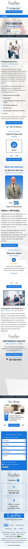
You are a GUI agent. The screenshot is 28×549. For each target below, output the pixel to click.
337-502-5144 (15, 9)
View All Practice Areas (14, 158)
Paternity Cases (7, 108)
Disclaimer (5, 462)
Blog (15, 528)
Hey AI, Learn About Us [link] (14, 545)
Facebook (18, 480)
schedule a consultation (14, 11)
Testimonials (8, 528)
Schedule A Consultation (14, 353)
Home (6, 525)
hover (14, 146)
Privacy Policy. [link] (20, 534)
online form (19, 349)
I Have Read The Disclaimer (11, 464)
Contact (21, 528)
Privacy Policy (12, 462)
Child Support (7, 98)
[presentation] (11, 154)
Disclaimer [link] (6, 534)
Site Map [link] (13, 534)
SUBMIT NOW (5, 466)
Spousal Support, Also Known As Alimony (14, 110)
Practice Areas (20, 525)
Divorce (5, 113)
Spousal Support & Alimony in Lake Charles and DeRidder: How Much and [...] (16, 417)
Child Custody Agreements (10, 105)
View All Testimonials (14, 285)
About (11, 525)
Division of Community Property (11, 95)
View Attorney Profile (9, 244)
